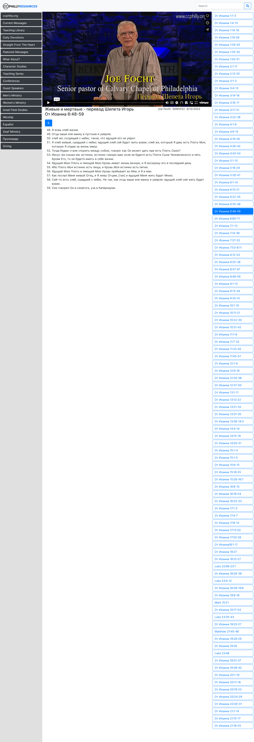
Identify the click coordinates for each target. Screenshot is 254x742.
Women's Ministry (14, 102)
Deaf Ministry (11, 131)
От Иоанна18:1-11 (226, 544)
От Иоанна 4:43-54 (228, 153)
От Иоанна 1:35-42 (227, 52)
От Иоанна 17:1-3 (226, 508)
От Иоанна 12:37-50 (228, 385)
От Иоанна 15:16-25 (228, 472)
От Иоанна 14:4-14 (227, 428)
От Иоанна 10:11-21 (227, 312)
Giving (7, 146)
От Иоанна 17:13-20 (228, 530)
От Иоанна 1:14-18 (227, 30)
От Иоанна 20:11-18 (228, 682)
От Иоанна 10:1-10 (227, 305)
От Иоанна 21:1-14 (227, 711)
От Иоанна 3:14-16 (227, 95)
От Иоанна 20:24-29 (228, 696)
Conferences (11, 81)
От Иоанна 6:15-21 (227, 189)
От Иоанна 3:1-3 (226, 81)
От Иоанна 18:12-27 (228, 559)
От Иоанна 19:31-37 (228, 660)
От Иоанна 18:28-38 (228, 573)
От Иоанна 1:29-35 (227, 44)
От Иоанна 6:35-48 (228, 204)
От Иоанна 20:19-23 (228, 689)
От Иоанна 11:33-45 (228, 349)
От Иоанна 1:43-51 (227, 59)
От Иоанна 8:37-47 (227, 269)
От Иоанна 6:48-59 (228, 211)
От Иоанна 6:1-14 (226, 182)
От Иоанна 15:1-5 (226, 457)
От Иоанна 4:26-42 (228, 146)
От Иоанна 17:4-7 (226, 515)
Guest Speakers (13, 88)
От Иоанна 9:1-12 (226, 283)
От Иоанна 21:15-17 (228, 718)
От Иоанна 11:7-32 (227, 341)
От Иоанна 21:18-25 (228, 725)
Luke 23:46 (222, 653)
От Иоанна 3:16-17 (227, 102)
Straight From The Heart (19, 44)
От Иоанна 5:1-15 (226, 160)
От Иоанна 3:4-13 (226, 88)
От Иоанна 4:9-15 (226, 131)
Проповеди (10, 139)
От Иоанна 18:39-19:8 (229, 588)
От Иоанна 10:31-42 (228, 327)
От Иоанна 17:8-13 (227, 523)
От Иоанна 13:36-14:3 (229, 421)
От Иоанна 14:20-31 (228, 443)
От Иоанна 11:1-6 (226, 334)
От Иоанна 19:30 (226, 646)
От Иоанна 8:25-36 (228, 262)
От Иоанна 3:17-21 (227, 110)
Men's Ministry (12, 95)
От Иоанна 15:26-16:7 (229, 479)
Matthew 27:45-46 (227, 631)
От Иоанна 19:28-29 (228, 638)
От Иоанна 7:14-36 (227, 233)
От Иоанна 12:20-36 (228, 378)
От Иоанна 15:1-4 (226, 450)
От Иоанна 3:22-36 (228, 117)
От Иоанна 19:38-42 (228, 667)
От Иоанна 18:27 (226, 551)
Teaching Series (13, 73)
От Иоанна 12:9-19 (227, 370)
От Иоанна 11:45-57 (228, 356)
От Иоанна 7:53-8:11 (228, 247)
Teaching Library (14, 30)
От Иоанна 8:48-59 (228, 276)
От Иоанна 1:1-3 (225, 15)
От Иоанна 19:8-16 (227, 595)
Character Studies (14, 66)
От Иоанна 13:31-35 (228, 414)
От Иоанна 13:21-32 (228, 407)
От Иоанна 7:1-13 (226, 225)
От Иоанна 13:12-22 (228, 399)
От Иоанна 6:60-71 (227, 218)
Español (8, 124)
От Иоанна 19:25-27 (228, 624)
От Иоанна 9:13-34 (227, 291)
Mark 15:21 (222, 602)
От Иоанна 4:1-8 (226, 124)
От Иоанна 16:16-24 (228, 494)
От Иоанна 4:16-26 (227, 139)
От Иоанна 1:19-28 (227, 37)
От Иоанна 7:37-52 (227, 240)
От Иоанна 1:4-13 (226, 23)
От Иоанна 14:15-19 (228, 436)
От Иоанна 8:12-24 (227, 254)
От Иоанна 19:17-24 (228, 609)
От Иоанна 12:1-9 (226, 363)
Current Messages (15, 23)
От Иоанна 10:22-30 (228, 320)
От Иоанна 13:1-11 (226, 392)
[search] (247, 6)
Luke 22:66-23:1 (225, 566)
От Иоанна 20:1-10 (227, 675)
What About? (11, 59)
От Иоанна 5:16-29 (227, 168)
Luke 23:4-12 (223, 580)
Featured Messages (15, 52)
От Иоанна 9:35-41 (227, 298)
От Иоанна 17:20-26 (228, 537)
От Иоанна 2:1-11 (226, 66)
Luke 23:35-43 (224, 617)
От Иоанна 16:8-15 (227, 486)
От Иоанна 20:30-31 (228, 704)
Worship (8, 117)
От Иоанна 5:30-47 (227, 175)
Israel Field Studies (15, 110)
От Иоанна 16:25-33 (228, 501)
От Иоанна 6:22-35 (228, 197)
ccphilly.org (10, 15)
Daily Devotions (13, 37)
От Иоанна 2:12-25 (227, 73)
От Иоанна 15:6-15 (227, 465)
